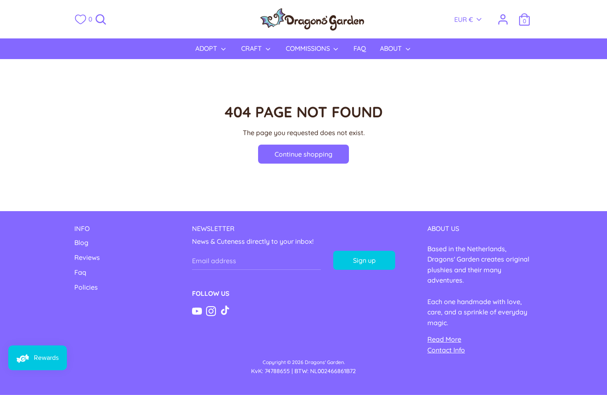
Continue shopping (303, 154)
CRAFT (252, 48)
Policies (86, 287)
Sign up (364, 260)
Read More (444, 339)
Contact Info (446, 350)
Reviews (87, 257)
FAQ (359, 48)
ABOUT (391, 48)
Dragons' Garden (324, 362)
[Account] (503, 16)
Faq (80, 272)
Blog (81, 242)
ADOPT (207, 48)
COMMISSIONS (309, 48)
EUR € (463, 19)
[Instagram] (211, 310)
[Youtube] (197, 310)
